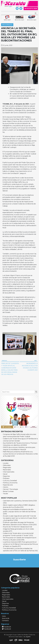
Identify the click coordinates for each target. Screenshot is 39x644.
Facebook (7, 627)
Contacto (5, 620)
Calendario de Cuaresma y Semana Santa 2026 (20, 501)
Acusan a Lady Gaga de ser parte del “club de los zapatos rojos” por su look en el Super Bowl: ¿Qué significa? (20, 518)
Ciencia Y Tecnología (10, 489)
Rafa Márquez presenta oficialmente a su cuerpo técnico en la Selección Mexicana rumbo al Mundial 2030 (20, 454)
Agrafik (28, 636)
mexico (5, 487)
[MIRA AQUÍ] (7, 17)
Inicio (4, 616)
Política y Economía (10, 483)
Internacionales (8, 472)
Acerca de (5, 618)
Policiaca (6, 478)
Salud (5, 474)
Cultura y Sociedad (10, 480)
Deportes (6, 476)
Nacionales (7, 470)
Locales (5, 463)
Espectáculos (8, 485)
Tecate (5, 493)
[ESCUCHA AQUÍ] (19, 17)
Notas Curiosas (8, 491)
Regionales (7, 25)
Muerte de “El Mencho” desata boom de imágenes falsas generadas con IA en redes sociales (18, 529)
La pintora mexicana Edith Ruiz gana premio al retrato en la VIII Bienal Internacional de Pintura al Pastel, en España (20, 544)
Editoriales (7, 465)
